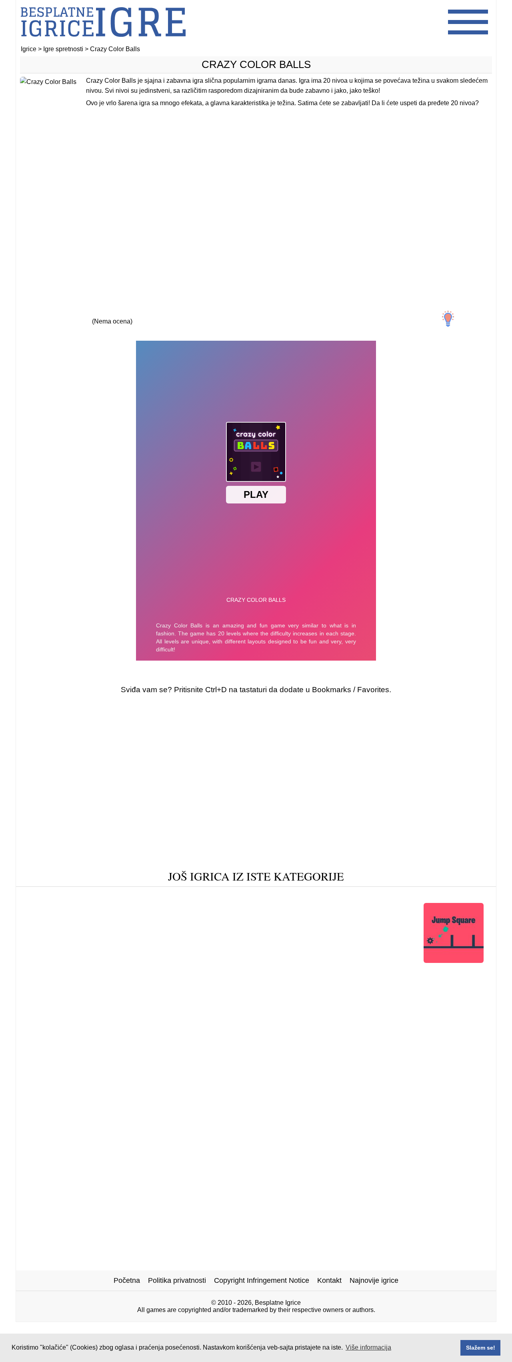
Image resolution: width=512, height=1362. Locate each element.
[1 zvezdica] (38, 314)
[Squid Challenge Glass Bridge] (73, 960)
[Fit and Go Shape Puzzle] (173, 960)
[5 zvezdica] (185, 314)
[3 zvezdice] (112, 314)
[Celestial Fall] (375, 985)
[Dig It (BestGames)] (383, 960)
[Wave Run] (312, 896)
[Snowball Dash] (277, 972)
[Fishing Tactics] (201, 997)
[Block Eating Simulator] (378, 896)
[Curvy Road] (448, 896)
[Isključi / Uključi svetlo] (448, 319)
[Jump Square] (454, 960)
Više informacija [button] (368, 1347)
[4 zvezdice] (148, 314)
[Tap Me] (169, 896)
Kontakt (329, 1280)
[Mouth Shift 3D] (58, 985)
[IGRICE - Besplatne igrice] (103, 41)
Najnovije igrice (374, 1280)
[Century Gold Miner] (440, 985)
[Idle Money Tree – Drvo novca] (138, 972)
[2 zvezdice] (75, 314)
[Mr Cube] (110, 985)
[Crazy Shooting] (118, 896)
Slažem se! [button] (480, 1347)
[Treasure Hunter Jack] (308, 985)
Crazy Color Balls (256, 64)
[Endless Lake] (59, 896)
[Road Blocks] (220, 972)
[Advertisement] (256, 207)
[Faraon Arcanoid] (302, 997)
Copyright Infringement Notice (261, 1280)
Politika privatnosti (177, 1280)
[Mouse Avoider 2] (313, 960)
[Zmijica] (250, 997)
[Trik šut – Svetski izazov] (422, 972)
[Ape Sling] (61, 972)
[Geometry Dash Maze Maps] (238, 896)
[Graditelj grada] (249, 960)
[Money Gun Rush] (342, 972)
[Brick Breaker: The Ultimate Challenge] (199, 985)
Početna (127, 1280)
